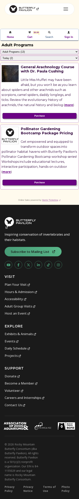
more (69, 105)
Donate (12, 376)
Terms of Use (49, 489)
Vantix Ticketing (51, 200)
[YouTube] (8, 265)
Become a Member (21, 383)
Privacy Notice (28, 489)
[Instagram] (58, 265)
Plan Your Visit (17, 284)
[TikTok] (48, 265)
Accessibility (16, 299)
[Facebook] (18, 265)
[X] (28, 265)
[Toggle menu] (66, 9)
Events (12, 341)
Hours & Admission (21, 292)
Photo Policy (66, 489)
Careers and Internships (25, 397)
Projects (13, 355)
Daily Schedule (17, 348)
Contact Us (15, 405)
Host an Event (17, 313)
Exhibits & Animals (20, 334)
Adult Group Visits (20, 306)
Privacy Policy (10, 489)
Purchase (39, 116)
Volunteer (14, 390)
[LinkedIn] (38, 265)
